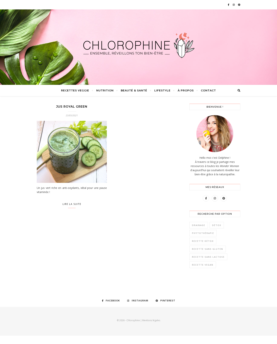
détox (216, 225)
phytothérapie (203, 233)
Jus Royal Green (71, 106)
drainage (198, 225)
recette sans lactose (208, 256)
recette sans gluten (207, 248)
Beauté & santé (134, 90)
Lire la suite (72, 204)
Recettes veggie (75, 90)
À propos (186, 90)
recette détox (203, 241)
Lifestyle (162, 90)
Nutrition (105, 90)
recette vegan (202, 264)
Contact (208, 90)
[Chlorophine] (138, 45)
